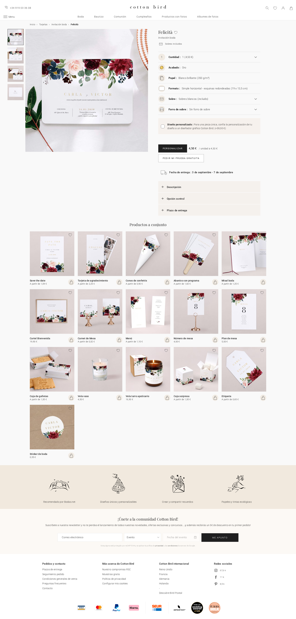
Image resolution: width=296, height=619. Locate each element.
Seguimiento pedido (53, 574)
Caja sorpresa (181, 396)
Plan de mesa (229, 338)
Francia (163, 574)
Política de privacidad (114, 578)
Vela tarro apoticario (137, 396)
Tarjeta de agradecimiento (93, 280)
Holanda (164, 583)
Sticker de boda (38, 454)
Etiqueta (226, 396)
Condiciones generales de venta (59, 578)
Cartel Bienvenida (40, 338)
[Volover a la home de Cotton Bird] (148, 11)
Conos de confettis (136, 280)
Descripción (174, 187)
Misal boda (228, 280)
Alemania (164, 578)
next (27, 92)
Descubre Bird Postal (170, 593)
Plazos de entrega (52, 569)
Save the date (37, 280)
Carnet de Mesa (87, 338)
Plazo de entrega (177, 210)
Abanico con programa (186, 280)
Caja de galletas (39, 396)
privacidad (159, 546)
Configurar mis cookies (115, 583)
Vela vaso (83, 396)
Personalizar (173, 148)
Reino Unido (165, 569)
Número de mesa (183, 338)
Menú (129, 338)
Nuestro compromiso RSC (116, 569)
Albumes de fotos (207, 16)
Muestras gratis (111, 574)
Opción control (175, 198)
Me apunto (220, 537)
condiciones (172, 546)
